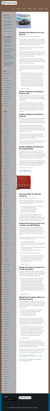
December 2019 (6, 291)
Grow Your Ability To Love (8, 31)
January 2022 (6, 239)
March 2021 (6, 257)
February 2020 (6, 287)
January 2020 (6, 289)
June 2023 (5, 200)
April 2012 (5, 353)
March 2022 (6, 234)
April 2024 (5, 177)
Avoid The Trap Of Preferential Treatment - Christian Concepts (8, 56)
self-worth (29, 360)
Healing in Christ (6, 91)
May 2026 (5, 120)
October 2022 (6, 218)
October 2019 (6, 296)
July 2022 (5, 225)
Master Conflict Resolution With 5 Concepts (9, 58)
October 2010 (6, 378)
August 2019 (6, 300)
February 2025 (6, 154)
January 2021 (6, 262)
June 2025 (5, 145)
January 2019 (6, 316)
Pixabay (31, 167)
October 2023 (6, 191)
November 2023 (6, 188)
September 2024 (6, 165)
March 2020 (6, 284)
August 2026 (6, 113)
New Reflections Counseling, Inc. (15, 407)
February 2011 (6, 371)
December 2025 (6, 131)
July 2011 (5, 362)
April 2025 (5, 149)
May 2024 (5, 175)
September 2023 (6, 193)
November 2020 (6, 266)
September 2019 (6, 298)
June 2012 (5, 351)
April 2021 (5, 255)
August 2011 (6, 360)
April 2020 (5, 282)
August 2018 (6, 328)
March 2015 (6, 342)
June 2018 (5, 332)
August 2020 (6, 273)
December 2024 (6, 159)
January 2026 (6, 129)
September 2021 (6, 243)
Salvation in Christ (7, 98)
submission (30, 171)
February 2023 (6, 209)
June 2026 (5, 117)
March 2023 (6, 207)
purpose (25, 360)
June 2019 (5, 305)
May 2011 (5, 367)
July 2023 (5, 197)
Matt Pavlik (5, 45)
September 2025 (7, 138)
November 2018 (6, 321)
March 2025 (6, 152)
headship (25, 171)
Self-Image (39, 359)
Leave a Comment (36, 36)
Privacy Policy (35, 407)
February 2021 (6, 259)
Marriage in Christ (26, 170)
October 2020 (6, 268)
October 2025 (6, 136)
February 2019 (6, 314)
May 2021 (5, 252)
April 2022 (5, 232)
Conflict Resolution (7, 80)
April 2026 (5, 122)
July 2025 (5, 143)
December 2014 (6, 348)
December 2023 (6, 186)
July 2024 (5, 170)
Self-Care (5, 103)
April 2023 (5, 204)
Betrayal (5, 75)
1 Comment (34, 198)
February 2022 (6, 236)
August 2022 (6, 223)
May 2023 (5, 202)
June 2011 (5, 364)
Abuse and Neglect (7, 73)
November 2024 (6, 161)
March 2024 (6, 179)
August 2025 (6, 140)
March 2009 (6, 390)
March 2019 (6, 312)
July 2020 (5, 275)
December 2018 (6, 319)
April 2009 (5, 387)
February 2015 (6, 344)
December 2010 (6, 374)
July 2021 (5, 248)
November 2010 (6, 376)
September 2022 (7, 220)
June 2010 (5, 383)
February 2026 (6, 127)
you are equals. (38, 162)
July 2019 (5, 303)
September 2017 (6, 339)
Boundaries (6, 78)
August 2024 (6, 168)
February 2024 (6, 181)
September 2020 (7, 271)
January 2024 (6, 184)
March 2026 (6, 124)
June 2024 (5, 172)
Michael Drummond (25, 167)
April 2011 (5, 369)
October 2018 (6, 323)
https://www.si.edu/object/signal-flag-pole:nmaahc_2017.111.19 (32, 355)
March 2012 (6, 355)
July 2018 (5, 330)
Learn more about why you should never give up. (26, 354)
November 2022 (6, 216)
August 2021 (6, 246)
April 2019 (5, 310)
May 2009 (5, 385)
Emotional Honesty (26, 359)
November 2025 (6, 133)
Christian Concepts (9, 3)
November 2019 (6, 294)
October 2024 (6, 163)
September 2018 (6, 326)
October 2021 (6, 241)
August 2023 (6, 195)
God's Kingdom (6, 89)
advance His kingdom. (35, 311)
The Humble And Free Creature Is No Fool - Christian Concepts (7, 40)
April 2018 (5, 337)
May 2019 (5, 307)
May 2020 (5, 280)
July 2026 (5, 115)
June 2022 (5, 227)
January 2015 (6, 346)
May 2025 (5, 147)
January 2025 (6, 156)
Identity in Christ (33, 359)
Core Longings (6, 82)
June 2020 (5, 278)
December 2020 (6, 264)
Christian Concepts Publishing (27, 407)
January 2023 (6, 211)
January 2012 (6, 358)
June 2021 (5, 250)
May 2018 (5, 335)
